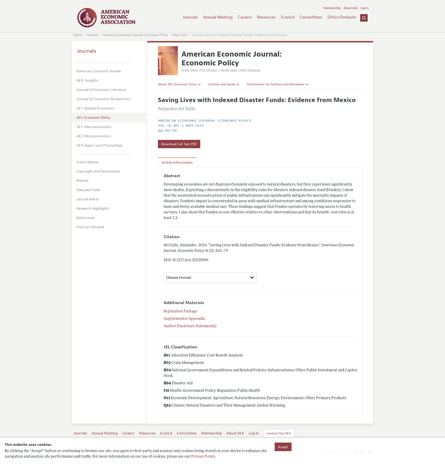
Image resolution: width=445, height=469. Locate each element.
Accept (283, 447)
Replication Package (180, 311)
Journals (190, 17)
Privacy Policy (203, 457)
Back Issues (85, 217)
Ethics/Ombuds (341, 17)
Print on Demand (90, 227)
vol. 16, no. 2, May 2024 (181, 126)
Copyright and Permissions (98, 171)
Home (77, 35)
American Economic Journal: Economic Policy (135, 35)
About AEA (350, 8)
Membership (332, 8)
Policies (82, 180)
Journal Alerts (87, 199)
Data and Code (88, 190)
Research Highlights (92, 208)
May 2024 (180, 35)
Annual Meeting (218, 17)
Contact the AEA (279, 433)
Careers (245, 17)
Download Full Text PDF (179, 144)
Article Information (177, 162)
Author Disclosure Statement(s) (190, 326)
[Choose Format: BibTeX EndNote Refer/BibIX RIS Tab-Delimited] (210, 277)
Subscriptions (87, 162)
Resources (266, 17)
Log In (365, 8)
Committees (311, 17)
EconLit (288, 17)
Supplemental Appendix (184, 319)
